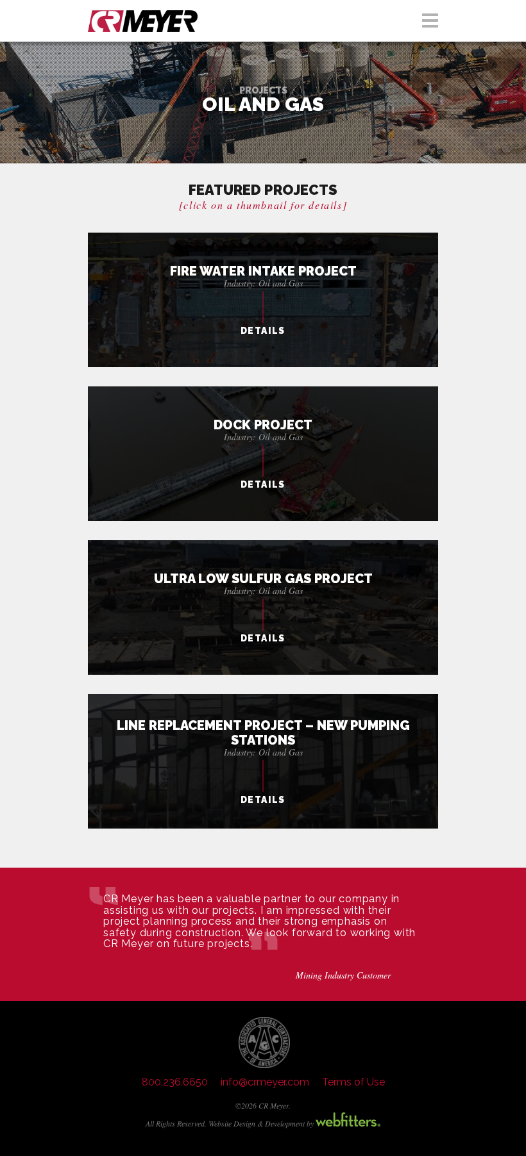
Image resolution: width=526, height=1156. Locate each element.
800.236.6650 (175, 1082)
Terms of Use (353, 1082)
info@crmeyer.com (265, 1082)
